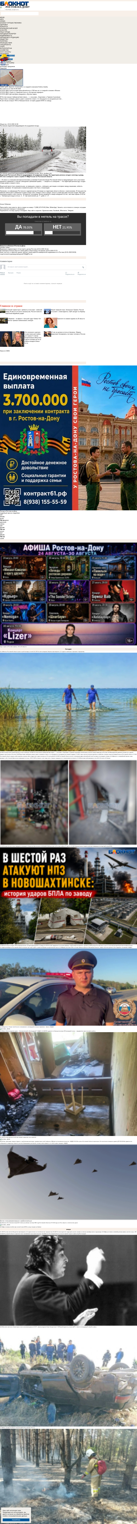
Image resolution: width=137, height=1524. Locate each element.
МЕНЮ (2, 17)
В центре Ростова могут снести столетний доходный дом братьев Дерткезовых (112, 945)
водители (3, 254)
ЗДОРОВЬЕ (4, 25)
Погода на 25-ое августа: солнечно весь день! (66, 1222)
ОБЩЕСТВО (4, 39)
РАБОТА (12, 55)
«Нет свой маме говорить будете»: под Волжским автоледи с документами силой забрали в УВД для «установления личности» (36, 1141)
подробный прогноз (6, 513)
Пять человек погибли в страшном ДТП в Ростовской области (19, 1427)
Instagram (24, 210)
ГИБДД (25, 254)
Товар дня (3, 68)
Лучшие (10, 273)
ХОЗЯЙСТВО (4, 50)
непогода (9, 254)
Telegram (70, 210)
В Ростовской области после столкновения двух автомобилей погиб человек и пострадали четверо (84, 756)
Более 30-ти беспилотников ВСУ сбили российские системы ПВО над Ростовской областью (27, 1222)
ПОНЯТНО (16, 1520)
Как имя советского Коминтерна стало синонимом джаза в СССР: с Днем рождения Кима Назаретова (29, 1326)
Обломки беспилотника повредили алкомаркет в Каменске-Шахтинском (21, 846)
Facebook (56, 210)
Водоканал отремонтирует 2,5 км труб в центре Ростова (18, 249)
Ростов (30, 254)
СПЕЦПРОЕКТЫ (5, 44)
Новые (2, 273)
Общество (3, 124)
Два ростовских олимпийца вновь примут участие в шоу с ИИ (120, 1231)
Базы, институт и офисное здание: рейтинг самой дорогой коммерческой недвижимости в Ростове (32, 252)
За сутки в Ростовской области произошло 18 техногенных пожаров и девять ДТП (98, 1141)
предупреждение (17, 254)
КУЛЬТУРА (3, 30)
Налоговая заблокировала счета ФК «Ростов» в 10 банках (95, 758)
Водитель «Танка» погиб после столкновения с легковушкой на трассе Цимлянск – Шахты (26, 1026)
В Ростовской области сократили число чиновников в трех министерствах (22, 1233)
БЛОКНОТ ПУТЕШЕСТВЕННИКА (11, 23)
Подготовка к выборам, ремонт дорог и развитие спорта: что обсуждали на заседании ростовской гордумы (47, 754)
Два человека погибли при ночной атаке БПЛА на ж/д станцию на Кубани (22, 1227)
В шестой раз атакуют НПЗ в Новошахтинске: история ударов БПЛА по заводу (23, 945)
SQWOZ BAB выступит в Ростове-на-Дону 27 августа (56, 846)
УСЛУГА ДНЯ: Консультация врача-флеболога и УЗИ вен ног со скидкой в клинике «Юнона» (30, 90)
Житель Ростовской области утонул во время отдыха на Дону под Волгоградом (65, 1233)
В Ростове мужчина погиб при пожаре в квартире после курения (19, 1137)
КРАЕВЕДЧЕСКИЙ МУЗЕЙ (8, 28)
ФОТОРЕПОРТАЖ (6, 48)
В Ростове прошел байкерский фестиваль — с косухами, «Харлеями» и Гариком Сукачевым (56, 752)
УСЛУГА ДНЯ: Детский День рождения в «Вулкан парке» (18, 94)
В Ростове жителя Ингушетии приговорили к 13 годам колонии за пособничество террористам (27, 1231)
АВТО (2, 19)
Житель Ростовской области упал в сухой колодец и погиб (18, 651)
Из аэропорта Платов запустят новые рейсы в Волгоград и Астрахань (22, 250)
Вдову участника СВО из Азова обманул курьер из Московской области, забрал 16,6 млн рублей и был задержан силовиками (95, 947)
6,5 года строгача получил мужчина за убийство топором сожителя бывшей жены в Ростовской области (105, 754)
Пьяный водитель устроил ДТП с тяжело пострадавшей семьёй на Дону (77, 1326)
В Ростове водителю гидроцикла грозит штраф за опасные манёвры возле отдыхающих (79, 1231)
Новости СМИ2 (5, 351)
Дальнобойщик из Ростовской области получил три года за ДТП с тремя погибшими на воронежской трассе (31, 947)
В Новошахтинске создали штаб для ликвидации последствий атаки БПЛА (93, 846)
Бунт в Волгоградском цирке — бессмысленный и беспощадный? (20, 1031)
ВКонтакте (63, 210)
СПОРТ (2, 46)
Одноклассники (47, 210)
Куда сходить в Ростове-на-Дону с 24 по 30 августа (13, 646)
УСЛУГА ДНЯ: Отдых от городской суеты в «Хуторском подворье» (21, 92)
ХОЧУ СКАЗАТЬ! (5, 52)
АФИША (2, 21)
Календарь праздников (7, 66)
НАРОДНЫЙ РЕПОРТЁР (8, 34)
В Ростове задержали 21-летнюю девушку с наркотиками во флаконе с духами (67, 945)
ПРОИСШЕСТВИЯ (6, 43)
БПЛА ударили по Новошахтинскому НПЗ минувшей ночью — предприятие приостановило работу (70, 1031)
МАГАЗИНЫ (10, 63)
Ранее (19, 273)
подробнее (16, 513)
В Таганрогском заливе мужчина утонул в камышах (16, 752)
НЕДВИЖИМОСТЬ (6, 35)
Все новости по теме (6, 89)
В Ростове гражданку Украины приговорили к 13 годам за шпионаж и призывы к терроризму (60, 651)
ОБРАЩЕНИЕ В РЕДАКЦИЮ (9, 37)
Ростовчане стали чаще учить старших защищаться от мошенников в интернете (56, 758)
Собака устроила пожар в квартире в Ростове (95, 752)
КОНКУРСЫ (4, 26)
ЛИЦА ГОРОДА (5, 32)
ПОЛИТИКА (4, 41)
